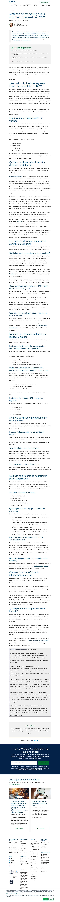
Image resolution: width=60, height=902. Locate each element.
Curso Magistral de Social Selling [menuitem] (35, 862)
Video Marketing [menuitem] (33, 878)
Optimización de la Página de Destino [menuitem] (35, 847)
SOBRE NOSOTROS (16, 5)
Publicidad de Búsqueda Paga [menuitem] (35, 865)
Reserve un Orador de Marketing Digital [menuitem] (45, 863)
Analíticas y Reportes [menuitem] (34, 880)
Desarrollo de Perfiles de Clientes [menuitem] (35, 844)
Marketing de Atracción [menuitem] (35, 854)
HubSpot (11, 273)
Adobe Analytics (13, 327)
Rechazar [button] (51, 899)
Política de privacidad (9, 893)
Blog (49, 5)
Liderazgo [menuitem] (21, 845)
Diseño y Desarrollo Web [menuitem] (35, 849)
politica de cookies (25, 769)
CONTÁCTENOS (44, 5)
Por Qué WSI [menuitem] (22, 841)
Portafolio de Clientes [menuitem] (45, 847)
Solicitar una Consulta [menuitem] (23, 861)
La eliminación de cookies (15, 176)
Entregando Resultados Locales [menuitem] (45, 858)
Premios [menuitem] (21, 846)
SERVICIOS (22, 5)
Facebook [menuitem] (12, 858)
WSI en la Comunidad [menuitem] (23, 852)
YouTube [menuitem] (12, 863)
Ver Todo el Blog (14, 784)
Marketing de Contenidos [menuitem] (35, 852)
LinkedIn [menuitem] (12, 862)
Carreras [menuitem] (21, 850)
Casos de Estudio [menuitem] (44, 844)
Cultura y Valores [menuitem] (23, 848)
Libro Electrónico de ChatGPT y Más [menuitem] (23, 879)
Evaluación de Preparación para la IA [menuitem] (24, 882)
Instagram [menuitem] (13, 865)
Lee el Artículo (19, 828)
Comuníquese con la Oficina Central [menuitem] (24, 859)
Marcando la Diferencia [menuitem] (45, 842)
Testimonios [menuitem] (43, 846)
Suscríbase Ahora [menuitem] (44, 871)
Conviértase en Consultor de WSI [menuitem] (24, 864)
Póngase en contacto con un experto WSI (38, 640)
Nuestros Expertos (36, 5)
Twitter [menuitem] (12, 860)
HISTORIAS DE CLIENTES (28, 5)
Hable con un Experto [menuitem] (45, 860)
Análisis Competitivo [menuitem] (34, 841)
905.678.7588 (45, 2)
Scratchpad (37, 566)
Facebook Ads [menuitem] (33, 859)
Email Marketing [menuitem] (33, 874)
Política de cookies (17, 893)
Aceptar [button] (45, 899)
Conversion (12, 10)
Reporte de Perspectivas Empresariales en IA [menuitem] (24, 873)
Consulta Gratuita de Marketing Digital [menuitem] (23, 885)
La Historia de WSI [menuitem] (23, 843)
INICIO (11, 5)
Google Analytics (42, 325)
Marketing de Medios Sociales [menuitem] (34, 857)
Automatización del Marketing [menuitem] (34, 872)
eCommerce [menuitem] (33, 851)
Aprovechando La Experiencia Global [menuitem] (44, 855)
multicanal (19, 221)
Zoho (41, 566)
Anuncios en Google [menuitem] (34, 867)
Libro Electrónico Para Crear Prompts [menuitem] (23, 876)
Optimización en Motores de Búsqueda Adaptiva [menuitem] (35, 869)
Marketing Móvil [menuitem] (33, 876)
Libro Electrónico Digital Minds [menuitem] (24, 888)
